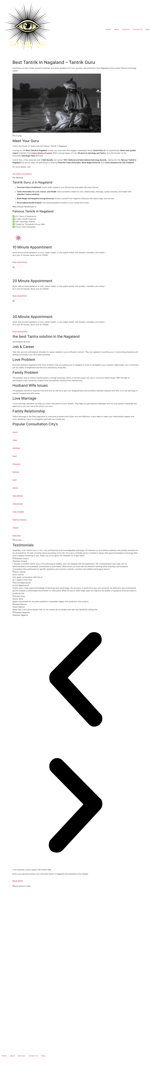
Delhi (14, 480)
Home (108, 29)
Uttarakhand (17, 504)
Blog (147, 29)
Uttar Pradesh (18, 512)
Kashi (14, 456)
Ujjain (14, 440)
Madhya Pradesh (19, 519)
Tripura (15, 527)
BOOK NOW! (17, 881)
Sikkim (15, 488)
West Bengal (17, 496)
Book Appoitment (19, 262)
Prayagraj (16, 464)
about (116, 29)
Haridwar (16, 448)
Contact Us (137, 29)
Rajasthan (16, 535)
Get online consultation (22, 174)
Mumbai (15, 472)
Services (125, 29)
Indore (15, 432)
